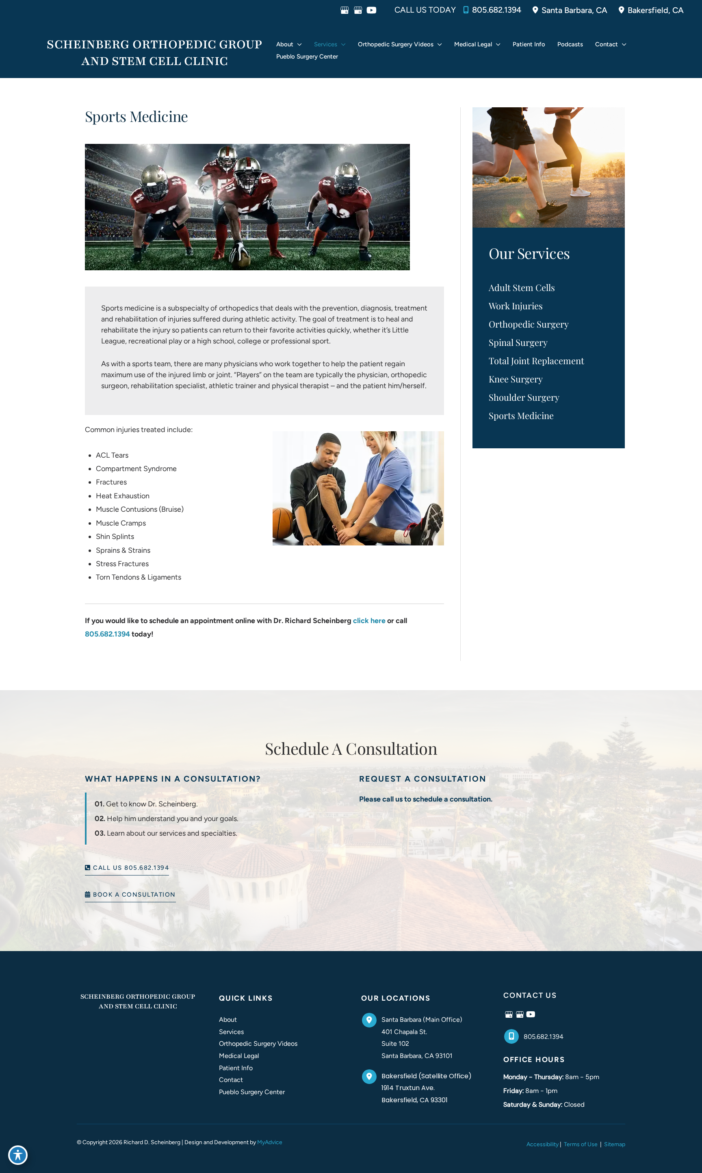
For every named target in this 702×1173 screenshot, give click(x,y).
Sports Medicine (521, 415)
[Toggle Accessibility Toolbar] (18, 1155)
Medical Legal (239, 1056)
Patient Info (236, 1068)
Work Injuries (516, 306)
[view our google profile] (344, 10)
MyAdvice (269, 1142)
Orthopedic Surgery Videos (258, 1043)
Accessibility (542, 1144)
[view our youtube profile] (371, 10)
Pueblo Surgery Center (252, 1092)
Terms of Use (581, 1144)
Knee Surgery (516, 379)
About (228, 1019)
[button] (297, 44)
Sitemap (614, 1144)
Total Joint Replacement (536, 360)
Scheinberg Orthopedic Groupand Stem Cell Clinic (137, 1001)
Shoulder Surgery (524, 397)
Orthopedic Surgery (529, 324)
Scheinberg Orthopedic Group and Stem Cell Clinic (154, 53)
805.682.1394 (496, 10)
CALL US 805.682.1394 (130, 868)
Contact (231, 1080)
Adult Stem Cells (522, 287)
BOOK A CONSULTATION (133, 894)
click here (369, 620)
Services (231, 1032)
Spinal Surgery (518, 342)
